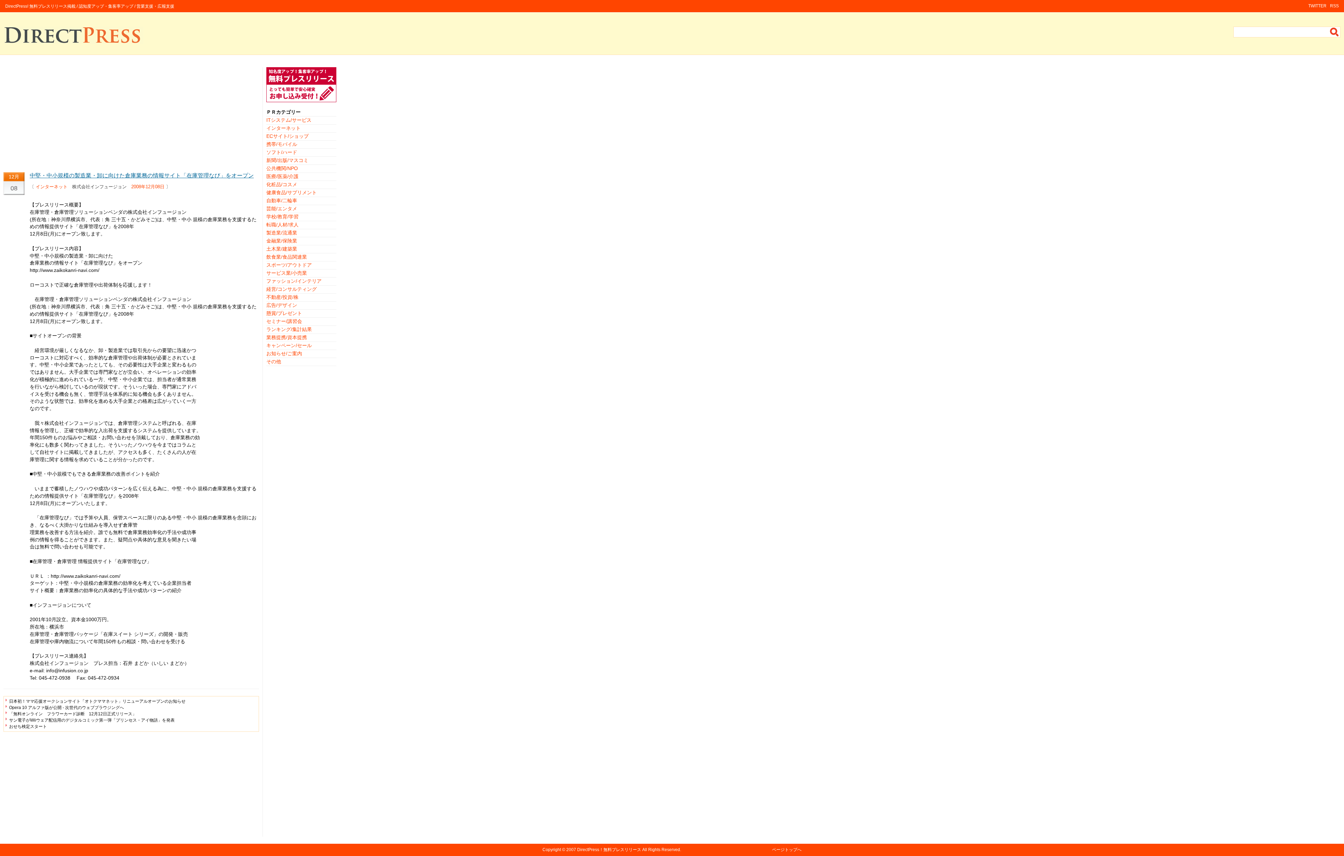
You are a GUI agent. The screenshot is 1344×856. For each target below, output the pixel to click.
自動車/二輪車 (281, 200)
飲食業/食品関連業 (286, 257)
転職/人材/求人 (282, 224)
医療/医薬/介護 (282, 176)
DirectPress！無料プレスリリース (609, 849)
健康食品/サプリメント (291, 192)
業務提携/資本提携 (286, 337)
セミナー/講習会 (284, 321)
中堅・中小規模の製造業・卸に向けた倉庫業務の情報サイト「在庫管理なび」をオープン (142, 175)
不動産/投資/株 (282, 297)
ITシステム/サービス (289, 120)
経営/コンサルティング (291, 289)
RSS (1334, 5)
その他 (273, 361)
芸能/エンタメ (281, 208)
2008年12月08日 (147, 186)
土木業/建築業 (281, 249)
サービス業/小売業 (286, 273)
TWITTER (1317, 5)
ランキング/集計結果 (289, 329)
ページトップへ (787, 849)
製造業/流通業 (281, 233)
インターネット (52, 186)
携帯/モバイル (281, 144)
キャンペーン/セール (289, 345)
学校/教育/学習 (282, 216)
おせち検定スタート (28, 726)
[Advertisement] (131, 116)
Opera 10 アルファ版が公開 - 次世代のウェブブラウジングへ (66, 707)
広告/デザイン (281, 305)
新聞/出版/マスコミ (287, 160)
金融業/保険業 (281, 241)
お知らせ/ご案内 (284, 353)
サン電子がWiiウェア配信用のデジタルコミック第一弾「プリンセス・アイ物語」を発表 (92, 720)
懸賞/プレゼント (284, 313)
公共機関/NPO (282, 168)
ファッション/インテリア (294, 281)
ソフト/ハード (281, 152)
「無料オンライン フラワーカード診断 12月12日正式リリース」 (72, 713)
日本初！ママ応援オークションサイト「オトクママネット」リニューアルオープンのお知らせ (97, 701)
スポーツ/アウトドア (289, 265)
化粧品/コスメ (281, 184)
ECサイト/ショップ (287, 136)
